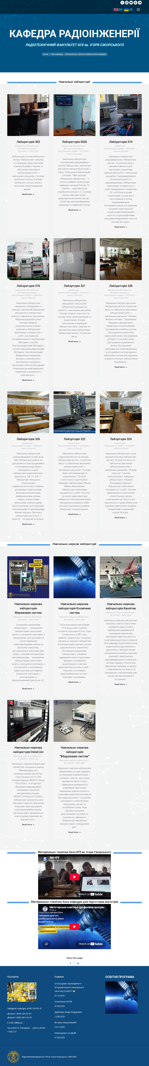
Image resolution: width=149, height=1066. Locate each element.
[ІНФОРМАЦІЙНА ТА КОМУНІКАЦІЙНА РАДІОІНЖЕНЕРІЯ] (121, 997)
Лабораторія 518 (28, 286)
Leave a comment (74, 154)
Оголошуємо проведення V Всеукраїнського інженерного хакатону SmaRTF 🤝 (69, 987)
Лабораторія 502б (74, 142)
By (22, 151)
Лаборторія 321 (74, 286)
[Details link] (32, 115)
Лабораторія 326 (28, 439)
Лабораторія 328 (120, 286)
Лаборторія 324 (121, 439)
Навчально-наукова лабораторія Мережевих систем (28, 608)
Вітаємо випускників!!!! (65, 1022)
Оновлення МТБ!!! (63, 1001)
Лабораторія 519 (120, 142)
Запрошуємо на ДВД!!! (65, 1033)
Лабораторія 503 (28, 142)
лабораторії (20, 146)
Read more (27, 194)
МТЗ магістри (33, 146)
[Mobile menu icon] (138, 9)
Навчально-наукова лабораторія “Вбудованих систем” (74, 752)
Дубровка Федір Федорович (68, 1012)
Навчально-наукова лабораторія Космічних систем (74, 608)
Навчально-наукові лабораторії (27, 617)
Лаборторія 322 (74, 439)
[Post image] (28, 115)
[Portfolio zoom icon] (24, 115)
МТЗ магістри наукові (27, 149)
